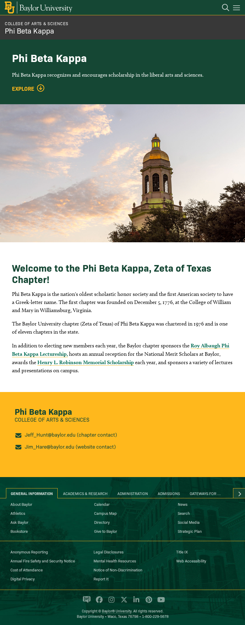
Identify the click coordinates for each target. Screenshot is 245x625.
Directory (102, 522)
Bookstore (19, 531)
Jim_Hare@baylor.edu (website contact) (70, 446)
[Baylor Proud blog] (85, 602)
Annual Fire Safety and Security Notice (42, 560)
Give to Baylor (105, 531)
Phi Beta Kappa (29, 30)
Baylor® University (116, 610)
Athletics (17, 513)
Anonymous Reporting (29, 551)
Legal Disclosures (108, 551)
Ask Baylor (19, 522)
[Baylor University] (38, 7)
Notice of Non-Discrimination (118, 569)
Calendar (102, 504)
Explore (23, 88)
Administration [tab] (132, 493)
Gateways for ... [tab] (205, 493)
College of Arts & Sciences (36, 23)
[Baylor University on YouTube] (159, 602)
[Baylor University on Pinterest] (148, 602)
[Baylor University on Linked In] (135, 602)
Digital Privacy (22, 578)
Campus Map (105, 513)
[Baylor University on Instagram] (110, 602)
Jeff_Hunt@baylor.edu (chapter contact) (71, 434)
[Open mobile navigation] (237, 8)
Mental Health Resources (115, 560)
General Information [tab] (32, 493)
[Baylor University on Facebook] (98, 602)
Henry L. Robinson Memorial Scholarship (85, 362)
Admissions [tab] (169, 493)
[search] (222, 8)
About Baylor (21, 504)
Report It (101, 578)
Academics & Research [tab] (85, 493)
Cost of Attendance (26, 569)
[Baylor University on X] (123, 602)
